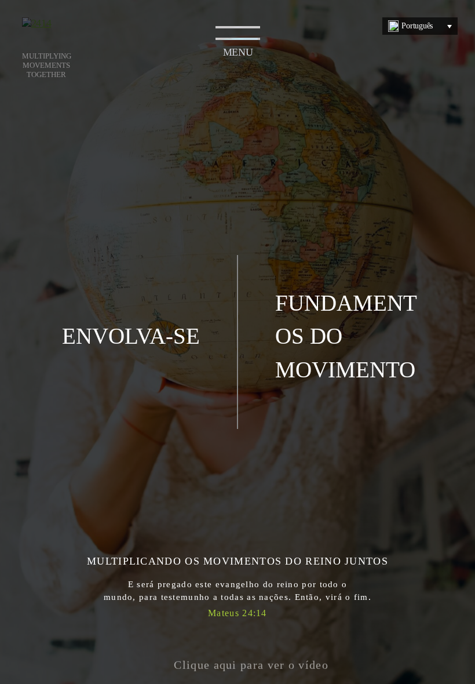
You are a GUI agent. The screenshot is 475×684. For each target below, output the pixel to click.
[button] (237, 657)
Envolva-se (131, 335)
